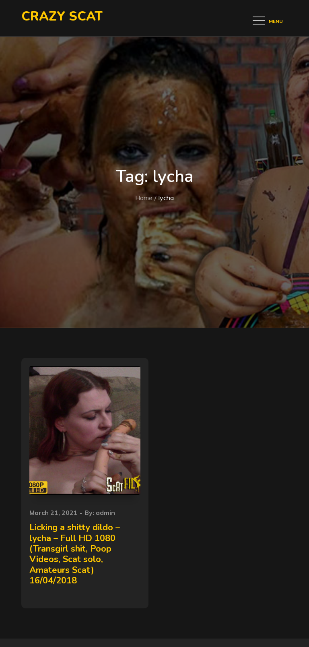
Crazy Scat (62, 16)
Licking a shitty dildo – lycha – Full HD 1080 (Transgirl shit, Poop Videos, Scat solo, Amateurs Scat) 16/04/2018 (74, 554)
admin (105, 513)
